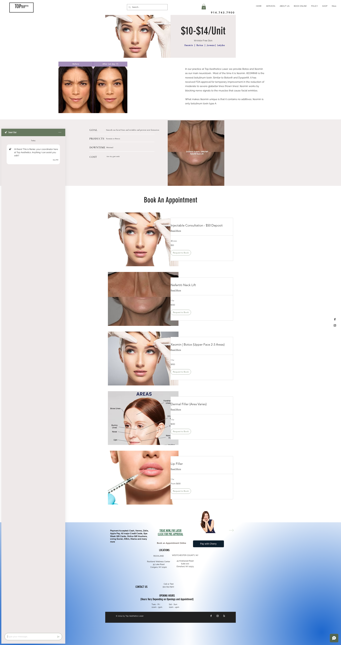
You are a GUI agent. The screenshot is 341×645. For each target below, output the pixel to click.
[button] (203, 6)
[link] (202, 225)
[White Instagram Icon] (217, 615)
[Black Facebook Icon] (334, 319)
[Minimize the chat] (60, 132)
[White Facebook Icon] (211, 615)
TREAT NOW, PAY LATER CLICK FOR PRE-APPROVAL (170, 532)
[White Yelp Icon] (224, 615)
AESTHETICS (25, 6)
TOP (18, 6)
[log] (33, 383)
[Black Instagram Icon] (334, 325)
